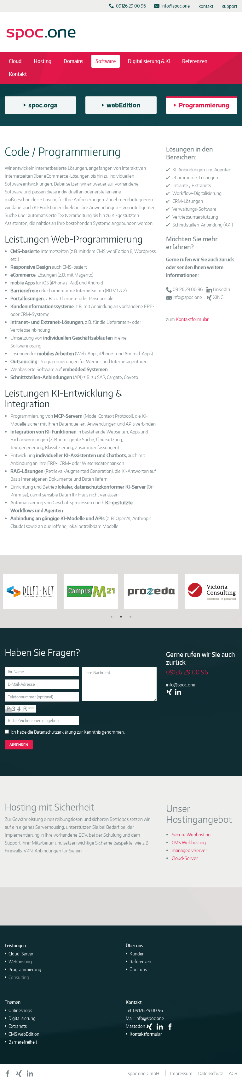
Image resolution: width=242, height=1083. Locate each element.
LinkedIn (221, 289)
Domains (73, 61)
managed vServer (189, 850)
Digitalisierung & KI (149, 61)
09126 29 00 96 (188, 289)
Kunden (137, 953)
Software (105, 61)
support (229, 6)
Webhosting (20, 961)
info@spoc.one (187, 297)
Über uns (138, 969)
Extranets (18, 1026)
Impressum (181, 1073)
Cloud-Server (185, 858)
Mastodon (135, 1026)
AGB (233, 1073)
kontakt (206, 6)
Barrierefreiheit (23, 1042)
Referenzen (194, 61)
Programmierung (25, 969)
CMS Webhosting (189, 842)
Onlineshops (20, 1010)
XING (218, 297)
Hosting (42, 61)
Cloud (15, 61)
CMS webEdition (24, 1034)
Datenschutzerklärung (55, 732)
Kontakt (18, 74)
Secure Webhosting (191, 835)
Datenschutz (210, 1073)
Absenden (18, 744)
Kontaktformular (192, 319)
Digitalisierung (22, 1018)
